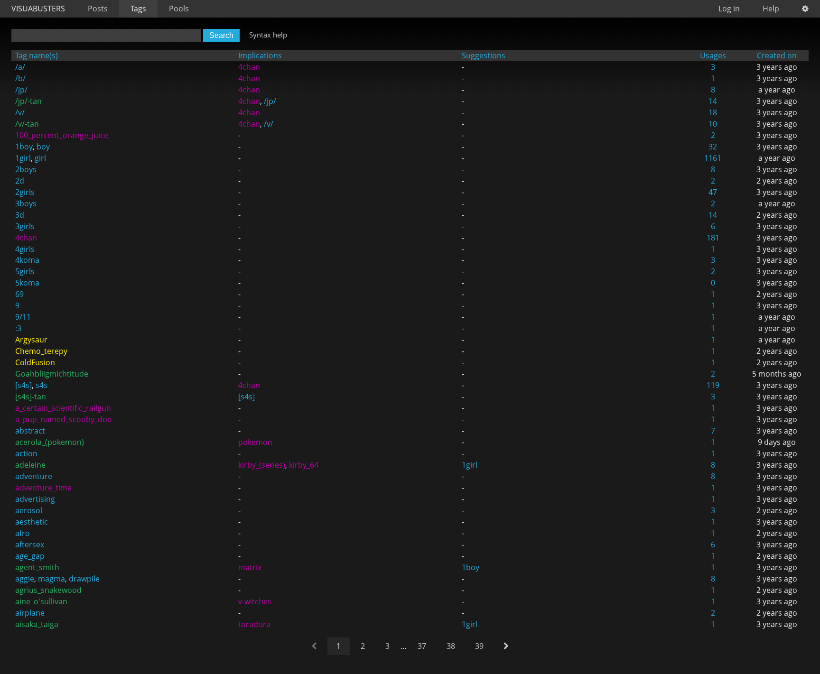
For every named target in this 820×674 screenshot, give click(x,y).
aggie (24, 578)
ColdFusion (35, 362)
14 (712, 101)
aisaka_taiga (36, 624)
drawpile (84, 578)
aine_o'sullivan (41, 601)
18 (712, 112)
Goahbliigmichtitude (51, 374)
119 (713, 385)
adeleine (30, 465)
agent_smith (37, 567)
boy (43, 146)
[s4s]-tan (30, 396)
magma (51, 578)
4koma (27, 260)
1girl (23, 158)
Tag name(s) (36, 55)
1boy (24, 146)
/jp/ (21, 89)
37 (422, 646)
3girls (25, 226)
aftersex (29, 544)
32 (712, 146)
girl (40, 158)
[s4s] (23, 385)
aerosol (28, 510)
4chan (249, 67)
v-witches (254, 601)
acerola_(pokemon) (49, 442)
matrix (249, 567)
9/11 (23, 317)
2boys (26, 169)
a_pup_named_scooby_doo (63, 419)
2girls (25, 192)
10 (712, 124)
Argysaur (31, 339)
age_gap (30, 556)
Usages (713, 55)
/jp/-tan (28, 101)
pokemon (255, 442)
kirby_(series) (261, 465)
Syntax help (268, 34)
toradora (254, 624)
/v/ (20, 112)
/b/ (20, 78)
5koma (27, 282)
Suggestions (483, 55)
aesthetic (31, 522)
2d (19, 180)
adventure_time (43, 487)
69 (19, 294)
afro (22, 533)
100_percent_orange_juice (61, 135)
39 (479, 646)
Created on (777, 55)
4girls (25, 249)
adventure (33, 476)
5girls (25, 271)
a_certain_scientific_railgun (63, 408)
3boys (26, 203)
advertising (35, 499)
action (26, 453)
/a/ (20, 67)
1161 (712, 158)
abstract (30, 430)
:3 (18, 328)
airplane (30, 613)
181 (713, 237)
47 (712, 192)
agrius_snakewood (48, 590)
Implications (260, 55)
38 (451, 646)
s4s (41, 385)
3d (19, 215)
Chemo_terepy (41, 351)
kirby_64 (303, 465)
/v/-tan (27, 124)
